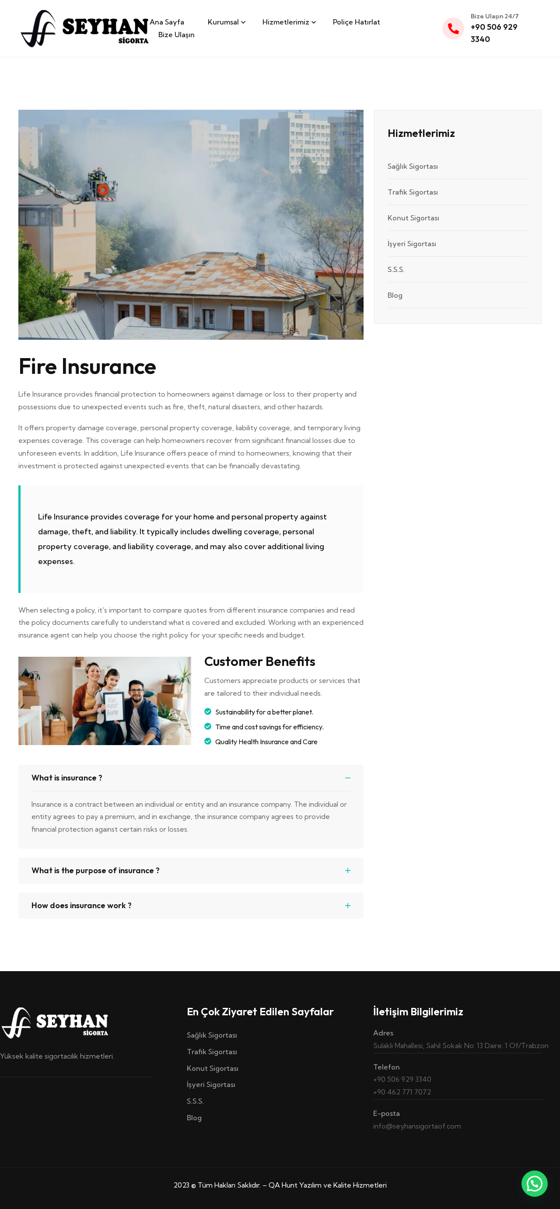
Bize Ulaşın (176, 34)
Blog (395, 295)
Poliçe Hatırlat (356, 21)
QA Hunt (283, 1185)
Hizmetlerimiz (285, 21)
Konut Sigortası (413, 217)
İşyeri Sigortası (412, 243)
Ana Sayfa (167, 21)
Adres (383, 1032)
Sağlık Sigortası (413, 166)
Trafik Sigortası (413, 192)
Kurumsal (223, 21)
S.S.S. (396, 269)
